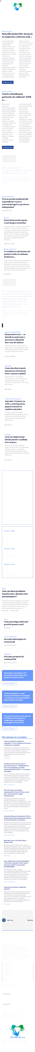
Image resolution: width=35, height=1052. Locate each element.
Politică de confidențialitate (10, 1016)
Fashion (6, 218)
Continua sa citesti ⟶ (9, 683)
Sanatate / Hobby (9, 531)
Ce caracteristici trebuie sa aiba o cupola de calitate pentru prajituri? (16, 499)
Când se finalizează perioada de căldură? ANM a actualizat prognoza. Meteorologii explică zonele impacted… (17, 1001)
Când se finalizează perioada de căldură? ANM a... (16, 97)
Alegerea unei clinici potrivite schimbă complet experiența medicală (15, 568)
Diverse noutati (7, 31)
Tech (4, 588)
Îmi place (30, 920)
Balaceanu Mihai (9, 244)
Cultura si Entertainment (13, 332)
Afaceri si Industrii (8, 196)
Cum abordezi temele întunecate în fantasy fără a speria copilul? (15, 371)
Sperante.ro (5, 1043)
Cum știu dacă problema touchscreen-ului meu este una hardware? (15, 594)
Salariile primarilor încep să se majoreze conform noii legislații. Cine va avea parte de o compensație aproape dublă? (16, 990)
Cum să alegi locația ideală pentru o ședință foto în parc (16, 439)
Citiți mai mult (7, 82)
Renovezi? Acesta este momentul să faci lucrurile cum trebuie (17, 488)
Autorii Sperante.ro (10, 645)
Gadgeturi (7, 654)
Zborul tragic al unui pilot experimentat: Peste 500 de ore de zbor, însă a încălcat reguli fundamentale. (16, 793)
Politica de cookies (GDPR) (10, 1018)
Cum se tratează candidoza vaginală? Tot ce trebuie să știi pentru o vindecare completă (17, 743)
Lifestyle (7, 434)
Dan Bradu (7, 274)
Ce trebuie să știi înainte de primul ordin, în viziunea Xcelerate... (17, 254)
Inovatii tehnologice (10, 636)
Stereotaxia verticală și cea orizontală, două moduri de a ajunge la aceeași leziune (15, 535)
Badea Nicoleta (6, 210)
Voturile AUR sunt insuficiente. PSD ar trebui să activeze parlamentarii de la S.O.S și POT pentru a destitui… (17, 818)
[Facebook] (3, 1046)
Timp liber (8, 366)
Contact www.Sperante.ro (10, 1013)
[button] (30, 7)
